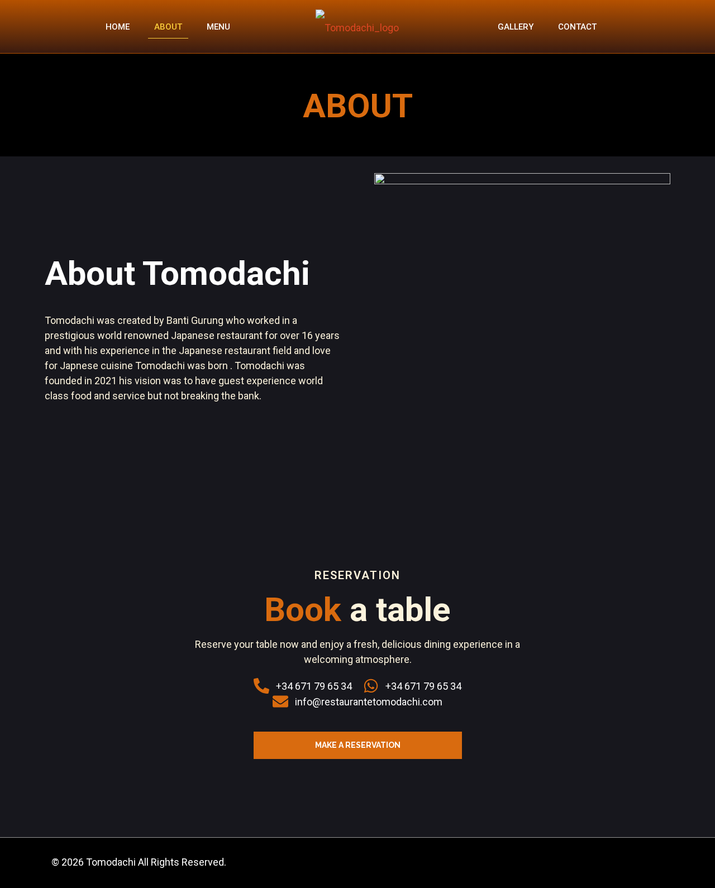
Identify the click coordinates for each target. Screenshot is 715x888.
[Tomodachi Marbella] (357, 26)
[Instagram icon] (648, 863)
